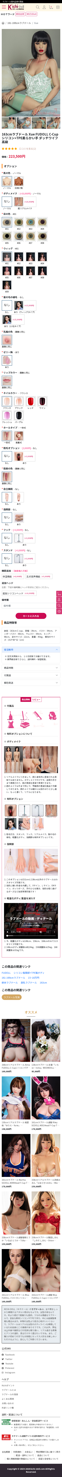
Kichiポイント (8, 1385)
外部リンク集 (8, 1407)
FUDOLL (6, 972)
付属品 (7, 675)
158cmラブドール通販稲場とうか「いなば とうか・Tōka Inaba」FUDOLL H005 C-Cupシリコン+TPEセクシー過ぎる (16, 1239)
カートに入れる (31, 616)
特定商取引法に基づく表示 (48, 1451)
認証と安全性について (48, 1458)
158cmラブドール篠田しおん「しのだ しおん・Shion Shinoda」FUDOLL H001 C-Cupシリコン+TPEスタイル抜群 (45, 1239)
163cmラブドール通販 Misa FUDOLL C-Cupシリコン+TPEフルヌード (45, 1296)
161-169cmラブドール (19, 23)
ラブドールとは (9, 1389)
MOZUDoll (31, 14)
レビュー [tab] (36, 699)
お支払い (29, 1451)
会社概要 (6, 1451)
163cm (43, 982)
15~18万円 (33, 977)
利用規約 (17, 1451)
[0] (59, 594)
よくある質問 (8, 1398)
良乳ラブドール (29, 982)
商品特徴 (8, 667)
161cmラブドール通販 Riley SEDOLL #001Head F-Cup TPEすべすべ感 (46, 1124)
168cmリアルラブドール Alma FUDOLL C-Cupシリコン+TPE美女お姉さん (16, 1066)
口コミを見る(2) (27, 148)
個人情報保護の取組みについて (21, 1458)
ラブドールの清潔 (10, 1394)
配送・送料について (25, 1455)
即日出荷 (20, 14)
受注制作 (8, 649)
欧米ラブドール (10, 982)
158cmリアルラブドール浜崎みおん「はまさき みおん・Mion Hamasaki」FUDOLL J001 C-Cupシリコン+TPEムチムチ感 (46, 1181)
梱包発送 (8, 682)
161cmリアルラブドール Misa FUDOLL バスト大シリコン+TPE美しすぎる (15, 1296)
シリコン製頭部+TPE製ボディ (29, 972)
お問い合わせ (8, 1403)
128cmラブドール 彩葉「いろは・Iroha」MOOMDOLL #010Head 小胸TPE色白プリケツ (46, 1066)
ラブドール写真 (12, 997)
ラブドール (36, 1309)
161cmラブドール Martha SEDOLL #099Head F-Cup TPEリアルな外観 (16, 1181)
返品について (43, 1455)
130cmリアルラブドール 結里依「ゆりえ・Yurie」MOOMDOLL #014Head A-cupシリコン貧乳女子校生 (15, 1124)
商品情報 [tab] (26, 699)
